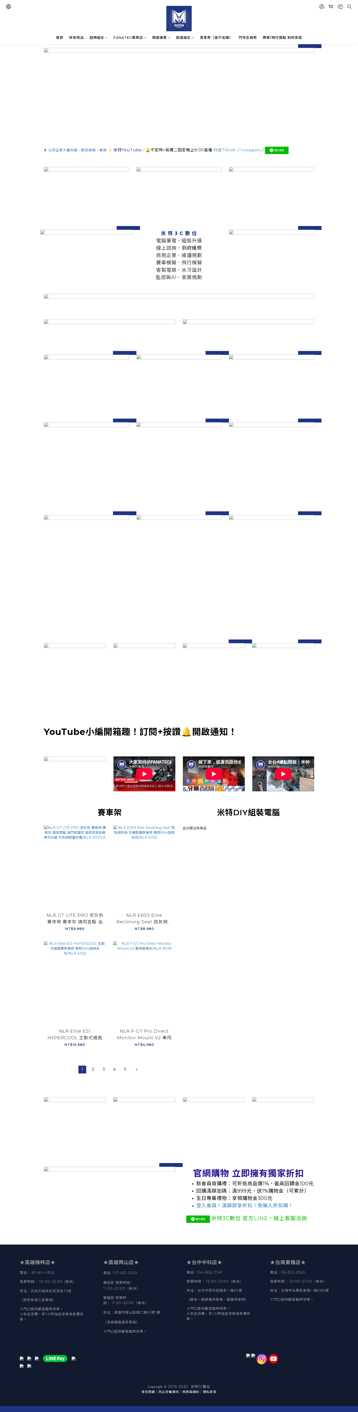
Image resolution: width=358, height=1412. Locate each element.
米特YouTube (127, 150)
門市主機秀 (248, 37)
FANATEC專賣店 (128, 37)
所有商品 (76, 37)
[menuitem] (82, 1069)
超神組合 (97, 37)
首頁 (59, 37)
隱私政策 (210, 1392)
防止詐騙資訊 (169, 1392)
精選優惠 (159, 37)
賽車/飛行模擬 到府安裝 (282, 37)
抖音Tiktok (225, 150)
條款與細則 (190, 1392)
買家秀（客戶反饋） (216, 37)
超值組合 (183, 37)
